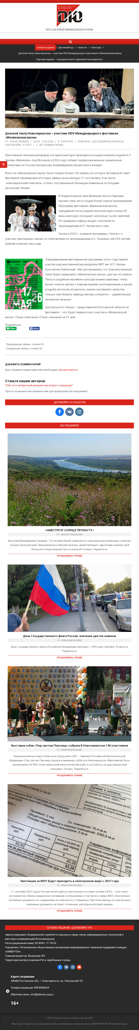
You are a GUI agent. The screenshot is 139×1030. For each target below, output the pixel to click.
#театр (27, 145)
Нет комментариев (51, 145)
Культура (67, 141)
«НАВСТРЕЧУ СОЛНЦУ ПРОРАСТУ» (69, 530)
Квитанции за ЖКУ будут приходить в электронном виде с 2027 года (70, 881)
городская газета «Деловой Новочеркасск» (80, 59)
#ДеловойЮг (13, 145)
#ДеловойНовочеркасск (108, 141)
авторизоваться (68, 369)
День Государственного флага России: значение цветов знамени (69, 636)
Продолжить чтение (69, 556)
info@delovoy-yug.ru (42, 994)
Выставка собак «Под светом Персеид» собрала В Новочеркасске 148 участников (69, 745)
